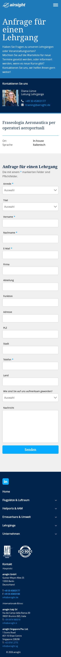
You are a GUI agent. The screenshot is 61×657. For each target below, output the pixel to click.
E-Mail (7, 248)
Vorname (9, 217)
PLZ (5, 328)
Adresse (7, 312)
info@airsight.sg (10, 646)
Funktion (8, 296)
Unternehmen (11, 533)
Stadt (6, 344)
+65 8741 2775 (11, 642)
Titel (5, 200)
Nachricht (8, 408)
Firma (6, 264)
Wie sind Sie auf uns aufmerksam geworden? (27, 391)
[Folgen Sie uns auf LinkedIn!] (7, 481)
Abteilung (8, 280)
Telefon (8, 359)
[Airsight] (18, 6)
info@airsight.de (10, 597)
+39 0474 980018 (12, 619)
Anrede (8, 184)
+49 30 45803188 (12, 594)
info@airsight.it (9, 623)
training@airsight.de (37, 105)
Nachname (10, 233)
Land (6, 375)
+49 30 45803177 (35, 101)
